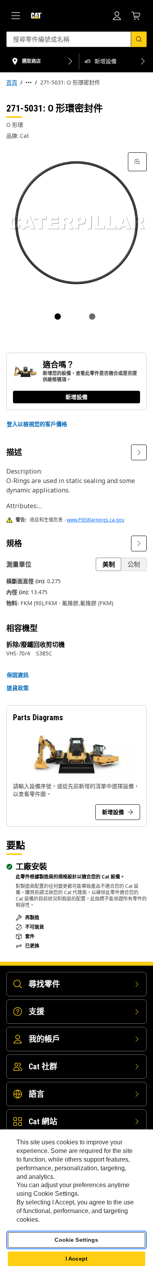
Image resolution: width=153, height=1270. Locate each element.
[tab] (57, 316)
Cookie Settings (76, 1240)
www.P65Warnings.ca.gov (95, 519)
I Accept (76, 1258)
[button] (37, 424)
